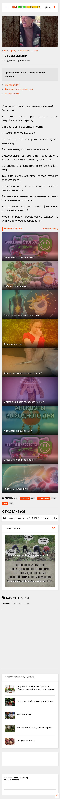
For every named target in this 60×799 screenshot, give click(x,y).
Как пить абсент (24, 714)
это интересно (25, 51)
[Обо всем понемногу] (26, 7)
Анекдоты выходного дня (19, 89)
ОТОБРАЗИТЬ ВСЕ (49, 229)
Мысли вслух (12, 84)
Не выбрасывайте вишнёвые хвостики (35, 701)
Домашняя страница (9, 51)
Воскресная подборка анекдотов (26, 581)
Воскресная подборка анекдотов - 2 (27, 555)
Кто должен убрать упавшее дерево (34, 727)
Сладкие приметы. (26, 741)
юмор (36, 51)
